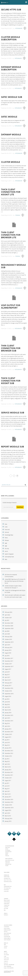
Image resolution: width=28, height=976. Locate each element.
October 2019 (8, 639)
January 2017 (8, 685)
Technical (5, 946)
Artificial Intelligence (7, 938)
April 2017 (7, 677)
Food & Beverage (7, 936)
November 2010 (9, 802)
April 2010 (7, 813)
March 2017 (8, 680)
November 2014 (9, 721)
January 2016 (8, 712)
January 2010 (8, 821)
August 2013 (8, 737)
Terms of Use (6, 959)
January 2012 (8, 769)
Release (7, 540)
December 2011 (9, 772)
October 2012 (8, 756)
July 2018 (7, 655)
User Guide (6, 908)
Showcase (7, 855)
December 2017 (9, 658)
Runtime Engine (6, 876)
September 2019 (9, 642)
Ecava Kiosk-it (6, 889)
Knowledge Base (9, 535)
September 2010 (9, 807)
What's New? (7, 847)
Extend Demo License (8, 881)
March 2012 (8, 767)
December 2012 (9, 750)
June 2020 (7, 634)
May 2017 (7, 674)
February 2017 (8, 683)
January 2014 (8, 729)
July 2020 (7, 631)
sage (6, 543)
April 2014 (7, 726)
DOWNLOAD (6, 875)
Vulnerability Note (9, 557)
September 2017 (9, 666)
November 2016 (9, 688)
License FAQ (6, 891)
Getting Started (6, 903)
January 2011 (8, 797)
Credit (5, 956)
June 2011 (7, 786)
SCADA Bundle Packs (8, 886)
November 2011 (9, 775)
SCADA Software (7, 901)
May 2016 (7, 704)
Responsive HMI (8, 864)
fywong (17, 215)
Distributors (6, 914)
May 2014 (7, 723)
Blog (4, 910)
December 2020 (9, 623)
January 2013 (8, 748)
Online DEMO (6, 872)
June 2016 (7, 702)
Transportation (6, 926)
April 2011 (7, 791)
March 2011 (8, 794)
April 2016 (7, 707)
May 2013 (7, 745)
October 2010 (8, 805)
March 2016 (8, 710)
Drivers (6, 854)
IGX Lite (6, 848)
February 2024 (8, 612)
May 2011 (7, 788)
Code (6, 527)
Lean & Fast (7, 862)
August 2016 (8, 696)
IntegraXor (18, 28)
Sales (5, 944)
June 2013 (7, 742)
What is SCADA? (7, 900)
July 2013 (7, 740)
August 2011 (8, 780)
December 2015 (9, 715)
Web (6, 559)
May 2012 (7, 761)
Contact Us (6, 961)
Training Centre (6, 905)
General (7, 532)
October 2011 (8, 778)
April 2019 (7, 645)
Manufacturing (6, 934)
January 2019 (8, 650)
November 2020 (9, 626)
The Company (6, 954)
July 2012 (7, 759)
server (6, 551)
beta (6, 524)
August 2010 (8, 810)
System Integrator (9, 554)
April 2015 (7, 718)
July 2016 (7, 699)
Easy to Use (7, 861)
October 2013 (8, 734)
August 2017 (8, 669)
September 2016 (9, 693)
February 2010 (8, 818)
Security (7, 548)
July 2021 (7, 620)
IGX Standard (7, 850)
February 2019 (8, 647)
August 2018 (8, 653)
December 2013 (9, 731)
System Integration (7, 939)
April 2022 (7, 615)
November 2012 (9, 753)
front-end (7, 529)
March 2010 (8, 816)
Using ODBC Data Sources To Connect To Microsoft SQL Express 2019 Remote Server (15, 581)
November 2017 (9, 661)
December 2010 (9, 799)
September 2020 (9, 628)
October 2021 (8, 617)
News (6, 537)
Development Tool (7, 878)
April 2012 (7, 764)
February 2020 (8, 636)
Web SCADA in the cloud (9, 860)
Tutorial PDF (6, 906)
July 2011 (7, 783)
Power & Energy (7, 928)
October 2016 (8, 691)
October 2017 (8, 664)
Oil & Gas (5, 931)
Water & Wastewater (7, 933)
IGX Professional (8, 851)
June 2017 (7, 672)
